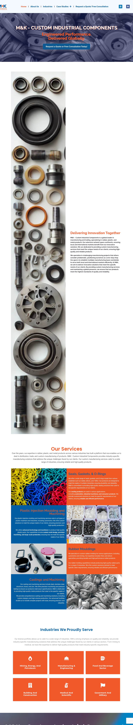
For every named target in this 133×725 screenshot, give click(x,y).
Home (23, 6)
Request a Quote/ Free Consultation (92, 6)
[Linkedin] (120, 6)
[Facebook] (128, 6)
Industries (47, 6)
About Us (34, 6)
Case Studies (62, 6)
